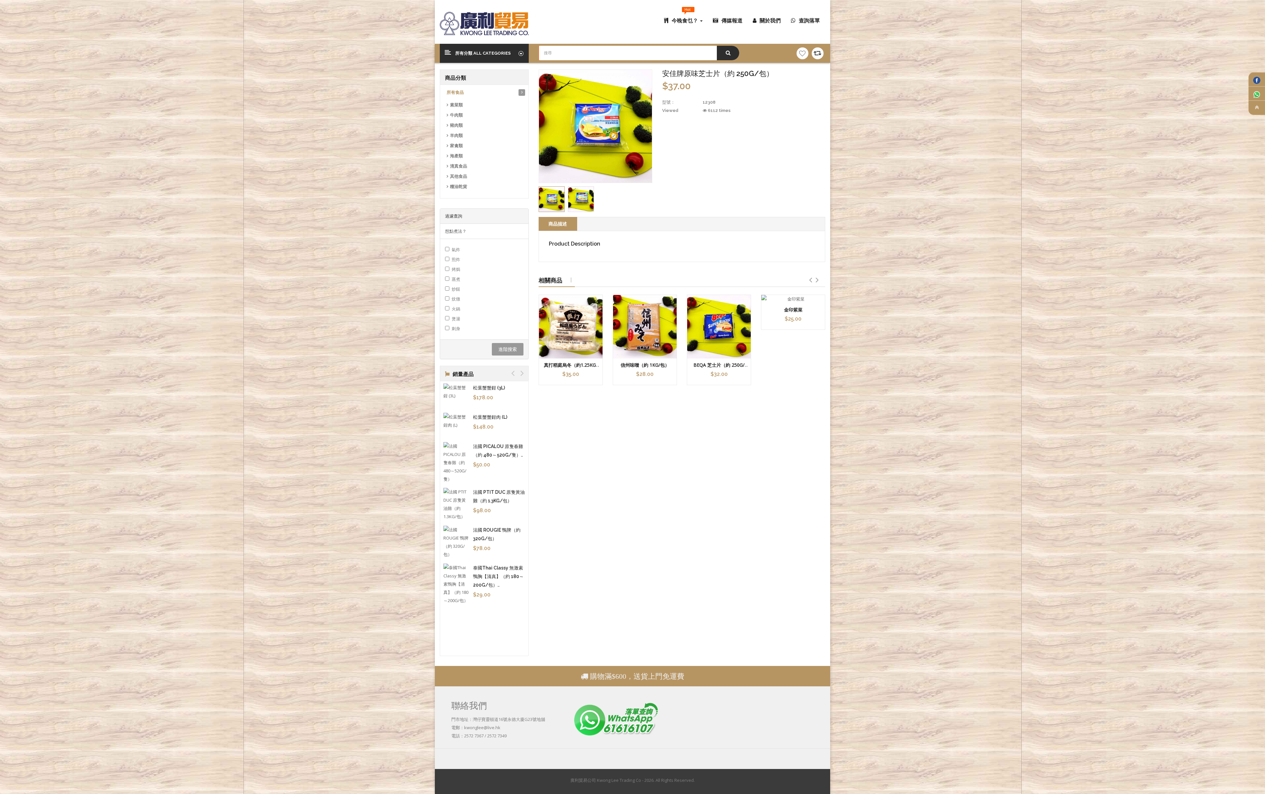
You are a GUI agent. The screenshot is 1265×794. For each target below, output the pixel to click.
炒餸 (456, 289)
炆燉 (456, 299)
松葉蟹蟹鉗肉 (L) (490, 417)
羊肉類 (456, 135)
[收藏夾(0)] (802, 53)
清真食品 (458, 166)
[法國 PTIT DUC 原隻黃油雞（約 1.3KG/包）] (456, 504)
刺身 (456, 328)
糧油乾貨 (458, 186)
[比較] (818, 53)
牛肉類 (456, 115)
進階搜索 (507, 349)
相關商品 (550, 280)
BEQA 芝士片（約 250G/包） (719, 368)
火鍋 (456, 309)
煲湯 (456, 319)
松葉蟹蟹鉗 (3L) (489, 387)
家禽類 (456, 145)
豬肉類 (456, 125)
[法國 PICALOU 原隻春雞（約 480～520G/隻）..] (456, 462)
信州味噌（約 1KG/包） (645, 365)
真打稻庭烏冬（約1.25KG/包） (571, 368)
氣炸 (456, 249)
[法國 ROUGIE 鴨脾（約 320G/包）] (456, 542)
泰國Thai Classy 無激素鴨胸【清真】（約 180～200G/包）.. (498, 576)
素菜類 (456, 104)
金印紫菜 (793, 309)
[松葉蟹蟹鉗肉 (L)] (456, 421)
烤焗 (456, 269)
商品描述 (557, 224)
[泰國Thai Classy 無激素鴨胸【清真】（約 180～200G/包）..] (456, 584)
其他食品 (458, 176)
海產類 (456, 155)
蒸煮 (456, 279)
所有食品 (455, 92)
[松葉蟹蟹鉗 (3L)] (456, 392)
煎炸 (456, 259)
